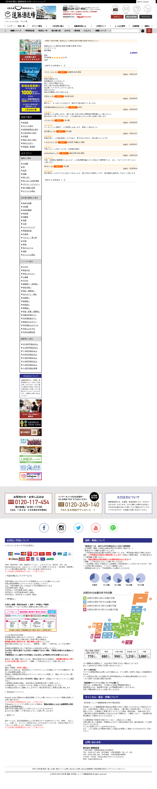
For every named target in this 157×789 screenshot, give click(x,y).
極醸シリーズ (12, 31)
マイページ (145, 17)
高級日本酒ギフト (30, 315)
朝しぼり (26, 177)
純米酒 (25, 213)
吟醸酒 (25, 217)
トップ (9, 26)
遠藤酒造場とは (80, 26)
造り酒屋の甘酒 (29, 188)
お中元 (63, 31)
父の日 (25, 281)
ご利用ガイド (101, 26)
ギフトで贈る (37, 26)
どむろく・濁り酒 (30, 238)
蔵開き (147, 26)
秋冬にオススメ (29, 274)
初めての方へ (28, 143)
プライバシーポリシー (116, 769)
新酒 (24, 244)
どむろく (84, 31)
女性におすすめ (29, 329)
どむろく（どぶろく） (31, 184)
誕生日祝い (27, 287)
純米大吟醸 (27, 203)
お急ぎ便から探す (30, 133)
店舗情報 (135, 26)
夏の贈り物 (52, 31)
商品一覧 (21, 26)
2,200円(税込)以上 (30, 361)
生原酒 (25, 234)
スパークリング (29, 227)
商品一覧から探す (30, 140)
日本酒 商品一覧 (43, 769)
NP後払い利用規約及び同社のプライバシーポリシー (25, 674)
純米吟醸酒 (27, 210)
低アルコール (28, 248)
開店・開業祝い (29, 291)
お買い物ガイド (57, 769)
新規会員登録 (131, 17)
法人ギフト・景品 (30, 294)
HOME (47, 41)
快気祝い (26, 305)
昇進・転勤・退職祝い (31, 312)
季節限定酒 (26, 31)
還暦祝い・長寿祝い (30, 284)
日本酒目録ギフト (30, 318)
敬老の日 (26, 270)
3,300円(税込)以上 (30, 358)
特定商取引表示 (100, 769)
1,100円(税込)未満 (30, 368)
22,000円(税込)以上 (30, 344)
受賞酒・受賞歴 (29, 147)
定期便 (25, 136)
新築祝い (26, 301)
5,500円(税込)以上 (30, 354)
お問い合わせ (70, 769)
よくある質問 (120, 26)
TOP (34, 769)
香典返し (26, 308)
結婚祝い (26, 298)
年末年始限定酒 (29, 332)
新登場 (73, 31)
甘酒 (24, 241)
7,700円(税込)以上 (30, 351)
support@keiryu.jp (95, 759)
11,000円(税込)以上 (30, 348)
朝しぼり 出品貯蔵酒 (31, 181)
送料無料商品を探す (30, 129)
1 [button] (61, 66)
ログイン (117, 17)
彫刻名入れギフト (30, 322)
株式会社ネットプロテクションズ (35, 670)
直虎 (24, 170)
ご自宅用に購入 (58, 26)
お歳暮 (25, 277)
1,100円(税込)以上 (30, 365)
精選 (24, 220)
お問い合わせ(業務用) (84, 769)
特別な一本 (39, 31)
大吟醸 (25, 164)
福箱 (24, 251)
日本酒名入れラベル (30, 325)
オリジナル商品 (29, 191)
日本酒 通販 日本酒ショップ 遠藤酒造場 (76, 774)
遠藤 (24, 174)
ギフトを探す (28, 126)
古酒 (24, 224)
